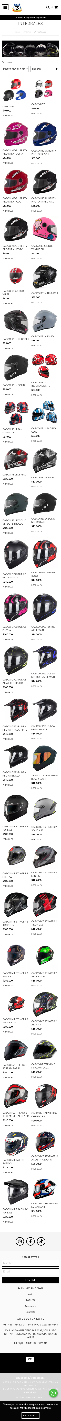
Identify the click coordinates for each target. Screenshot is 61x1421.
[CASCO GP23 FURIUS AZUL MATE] (44, 607)
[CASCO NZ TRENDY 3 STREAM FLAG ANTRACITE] (44, 1050)
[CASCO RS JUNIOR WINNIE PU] (44, 229)
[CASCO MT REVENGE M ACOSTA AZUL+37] (44, 1142)
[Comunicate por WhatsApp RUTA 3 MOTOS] (53, 1393)
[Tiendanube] (30, 1379)
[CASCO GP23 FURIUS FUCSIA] (16, 608)
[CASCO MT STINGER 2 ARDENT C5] (16, 1003)
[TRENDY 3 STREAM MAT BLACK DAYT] (44, 758)
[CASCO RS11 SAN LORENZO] (16, 413)
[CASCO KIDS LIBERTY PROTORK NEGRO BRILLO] (44, 182)
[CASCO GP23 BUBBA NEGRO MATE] (44, 710)
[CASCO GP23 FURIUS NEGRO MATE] (16, 554)
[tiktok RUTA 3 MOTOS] (41, 1241)
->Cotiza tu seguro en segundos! (30, 17)
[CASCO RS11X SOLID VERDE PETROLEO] (16, 504)
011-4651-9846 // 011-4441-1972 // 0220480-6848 (30, 1324)
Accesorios (30, 1306)
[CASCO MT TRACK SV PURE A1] (16, 1192)
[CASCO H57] (44, 89)
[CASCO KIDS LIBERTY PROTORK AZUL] (44, 134)
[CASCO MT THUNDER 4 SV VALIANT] (44, 1189)
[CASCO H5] (16, 90)
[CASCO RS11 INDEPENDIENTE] (44, 366)
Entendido (30, 1415)
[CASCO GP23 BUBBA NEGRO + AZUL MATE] (44, 657)
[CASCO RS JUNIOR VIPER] (16, 276)
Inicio (17, 32)
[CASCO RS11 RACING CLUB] (44, 412)
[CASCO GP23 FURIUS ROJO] (44, 553)
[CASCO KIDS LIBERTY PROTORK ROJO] (16, 182)
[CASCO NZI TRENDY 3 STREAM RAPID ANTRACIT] (16, 1050)
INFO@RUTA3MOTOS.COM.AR (30, 1343)
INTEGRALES (8, 116)
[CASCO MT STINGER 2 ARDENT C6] (44, 954)
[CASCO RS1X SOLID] (44, 321)
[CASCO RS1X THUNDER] (44, 277)
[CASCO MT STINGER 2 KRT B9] (16, 954)
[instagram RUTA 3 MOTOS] (20, 1241)
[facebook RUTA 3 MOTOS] (30, 1241)
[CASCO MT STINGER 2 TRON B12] (16, 904)
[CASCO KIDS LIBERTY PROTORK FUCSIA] (16, 134)
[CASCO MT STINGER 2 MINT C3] (16, 857)
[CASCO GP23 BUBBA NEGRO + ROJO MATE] (16, 710)
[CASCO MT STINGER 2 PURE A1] (16, 808)
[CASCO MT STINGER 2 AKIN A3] (44, 1004)
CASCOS (27, 32)
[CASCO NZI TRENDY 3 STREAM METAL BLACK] (16, 1096)
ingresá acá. (30, 1392)
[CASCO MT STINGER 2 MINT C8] (44, 857)
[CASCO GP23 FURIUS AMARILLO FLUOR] (16, 660)
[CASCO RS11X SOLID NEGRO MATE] (44, 503)
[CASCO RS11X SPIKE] (16, 459)
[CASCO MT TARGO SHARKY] (16, 1144)
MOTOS (30, 1300)
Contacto (30, 1312)
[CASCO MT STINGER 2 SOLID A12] (44, 808)
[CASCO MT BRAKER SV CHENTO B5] (44, 1096)
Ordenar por (7, 62)
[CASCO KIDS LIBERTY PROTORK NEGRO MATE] (16, 229)
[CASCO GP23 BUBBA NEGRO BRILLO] (16, 756)
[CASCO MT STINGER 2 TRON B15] (44, 904)
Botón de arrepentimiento (30, 1397)
